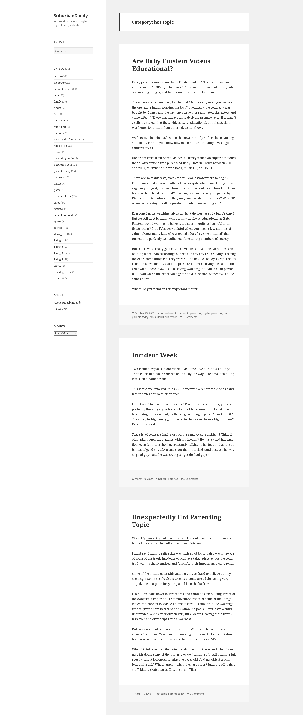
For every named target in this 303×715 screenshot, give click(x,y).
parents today (62, 171)
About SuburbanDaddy (67, 302)
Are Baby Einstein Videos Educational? (171, 65)
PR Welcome (61, 309)
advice (58, 76)
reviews (58, 209)
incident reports (150, 369)
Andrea (165, 563)
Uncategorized (63, 272)
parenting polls (63, 164)
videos (58, 278)
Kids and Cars (178, 574)
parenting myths (64, 158)
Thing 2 (58, 246)
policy (231, 158)
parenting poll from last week (167, 538)
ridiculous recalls (64, 215)
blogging (59, 82)
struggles (59, 234)
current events (63, 89)
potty (57, 190)
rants (57, 202)
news (57, 152)
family (58, 101)
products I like (62, 196)
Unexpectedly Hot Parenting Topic (176, 521)
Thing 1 (58, 240)
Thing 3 (58, 253)
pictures (59, 177)
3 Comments (190, 317)
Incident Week (155, 355)
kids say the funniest (66, 139)
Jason (182, 563)
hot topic (59, 133)
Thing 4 (58, 259)
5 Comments (190, 479)
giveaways (60, 120)
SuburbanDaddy (71, 15)
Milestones (60, 146)
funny (57, 108)
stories (58, 228)
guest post (60, 127)
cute (56, 95)
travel (57, 265)
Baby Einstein (181, 82)
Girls (56, 114)
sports (57, 221)
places (57, 183)
